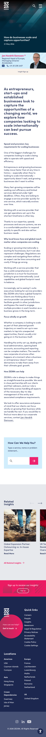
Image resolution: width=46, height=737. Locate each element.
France (27, 663)
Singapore (8, 684)
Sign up (23, 591)
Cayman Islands (11, 666)
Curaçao (8, 670)
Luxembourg (30, 670)
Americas (8, 659)
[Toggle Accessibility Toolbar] (40, 731)
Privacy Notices (31, 632)
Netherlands (29, 676)
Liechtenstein (30, 666)
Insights (27, 621)
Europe (27, 659)
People (27, 618)
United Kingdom (31, 698)
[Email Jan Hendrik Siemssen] (3, 66)
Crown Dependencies (10, 693)
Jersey (6, 705)
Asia (6, 677)
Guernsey (8, 699)
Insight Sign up (23, 72)
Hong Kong (9, 681)
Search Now (34, 461)
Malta (27, 673)
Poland (27, 680)
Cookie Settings (31, 645)
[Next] (40, 503)
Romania (28, 683)
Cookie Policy (30, 642)
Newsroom (29, 625)
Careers (27, 615)
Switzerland (29, 687)
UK (25, 694)
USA (6, 663)
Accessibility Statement (29, 637)
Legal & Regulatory (32, 628)
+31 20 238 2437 (16, 66)
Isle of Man (9, 702)
